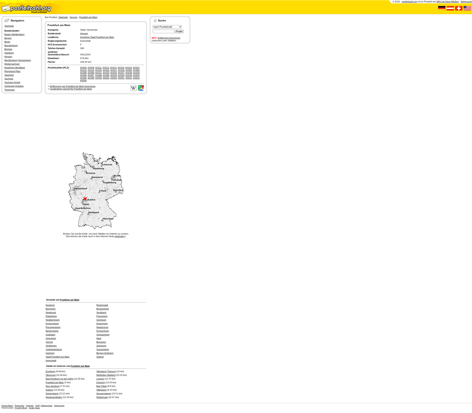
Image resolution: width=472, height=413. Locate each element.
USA (37, 406)
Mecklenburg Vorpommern (17, 60)
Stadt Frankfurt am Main (58, 357)
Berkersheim (52, 331)
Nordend (50, 305)
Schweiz (30, 406)
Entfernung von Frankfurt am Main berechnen (73, 86)
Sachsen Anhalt (12, 82)
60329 (121, 70)
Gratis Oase (34, 408)
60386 (136, 70)
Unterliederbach (54, 349)
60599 (98, 78)
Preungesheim (53, 327)
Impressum (466, 1)
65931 (121, 78)
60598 (91, 78)
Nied (98, 338)
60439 (136, 73)
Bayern (8, 38)
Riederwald (102, 305)
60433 (106, 73)
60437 (121, 73)
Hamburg (9, 53)
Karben (49, 390)
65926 (106, 78)
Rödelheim (51, 316)
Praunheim (101, 316)
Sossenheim (102, 349)
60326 (106, 70)
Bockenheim (102, 309)
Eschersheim (52, 323)
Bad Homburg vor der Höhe (59, 379)
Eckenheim (102, 323)
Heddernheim (53, 320)
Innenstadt (51, 360)
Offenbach (101, 390)
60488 (98, 75)
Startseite (9, 26)
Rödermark (102, 397)
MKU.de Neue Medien (448, 1)
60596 (83, 78)
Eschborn (50, 371)
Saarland (9, 75)
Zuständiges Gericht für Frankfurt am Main (71, 89)
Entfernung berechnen (169, 38)
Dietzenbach (52, 393)
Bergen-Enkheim (104, 353)
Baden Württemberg (14, 34)
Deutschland (7, 406)
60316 (121, 67)
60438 (129, 73)
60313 (106, 67)
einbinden (119, 236)
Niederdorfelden (54, 397)
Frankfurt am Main (88, 17)
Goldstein (50, 334)
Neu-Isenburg (53, 386)
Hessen (8, 56)
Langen (100, 379)
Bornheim (50, 309)
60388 (83, 73)
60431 (98, 73)
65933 (129, 78)
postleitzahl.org (409, 1)
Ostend (100, 357)
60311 (98, 67)
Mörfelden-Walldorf (106, 375)
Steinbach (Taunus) (106, 371)
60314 (113, 67)
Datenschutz (46, 406)
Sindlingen (51, 346)
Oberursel (51, 375)
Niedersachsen (12, 64)
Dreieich (100, 382)
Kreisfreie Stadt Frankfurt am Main (97, 37)
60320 (136, 67)
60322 (83, 70)
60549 (129, 75)
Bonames (101, 342)
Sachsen (8, 79)
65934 (136, 78)
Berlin (7, 42)
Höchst (49, 342)
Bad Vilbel (101, 386)
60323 (91, 70)
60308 (91, 67)
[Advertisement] (96, 122)
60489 (106, 75)
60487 (91, 75)
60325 (98, 70)
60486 (83, 75)
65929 (113, 78)
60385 (129, 70)
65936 (83, 80)
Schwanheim (103, 334)
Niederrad (51, 312)
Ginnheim (101, 320)
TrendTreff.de (21, 408)
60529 (121, 75)
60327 (113, 70)
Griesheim (51, 338)
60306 (83, 67)
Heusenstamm (103, 393)
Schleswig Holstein (14, 86)
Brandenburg (11, 45)
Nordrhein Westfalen (14, 67)
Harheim (50, 353)
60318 (128, 67)
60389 (91, 73)
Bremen (8, 49)
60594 (136, 75)
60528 (113, 75)
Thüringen (9, 90)
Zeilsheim (101, 346)
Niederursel (102, 327)
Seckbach (101, 312)
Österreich (19, 406)
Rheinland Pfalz (12, 71)
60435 (113, 73)
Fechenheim (102, 331)
